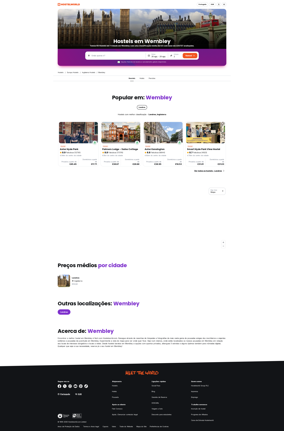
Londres (64, 312)
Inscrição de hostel (198, 409)
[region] (142, 218)
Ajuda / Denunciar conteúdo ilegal (125, 414)
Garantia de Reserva (159, 397)
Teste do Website (126, 426)
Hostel (63, 146)
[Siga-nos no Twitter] (65, 386)
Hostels (115, 386)
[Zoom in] (223, 242)
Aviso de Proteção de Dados (69, 426)
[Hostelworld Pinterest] (81, 386)
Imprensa (194, 391)
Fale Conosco (117, 409)
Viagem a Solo (157, 409)
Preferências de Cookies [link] (159, 426)
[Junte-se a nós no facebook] (59, 386)
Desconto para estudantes (162, 414)
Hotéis (114, 391)
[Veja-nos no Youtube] (75, 386)
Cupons (105, 426)
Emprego (194, 397)
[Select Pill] (219, 4)
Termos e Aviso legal (91, 426)
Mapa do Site (141, 426)
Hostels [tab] (132, 78)
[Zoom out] (223, 246)
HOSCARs (155, 403)
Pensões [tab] (152, 78)
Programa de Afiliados (199, 414)
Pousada (115, 397)
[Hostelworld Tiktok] (86, 386)
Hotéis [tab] (142, 78)
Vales (114, 426)
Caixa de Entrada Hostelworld (202, 420)
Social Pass (156, 386)
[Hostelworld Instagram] (70, 386)
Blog (153, 391)
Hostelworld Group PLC (200, 386)
